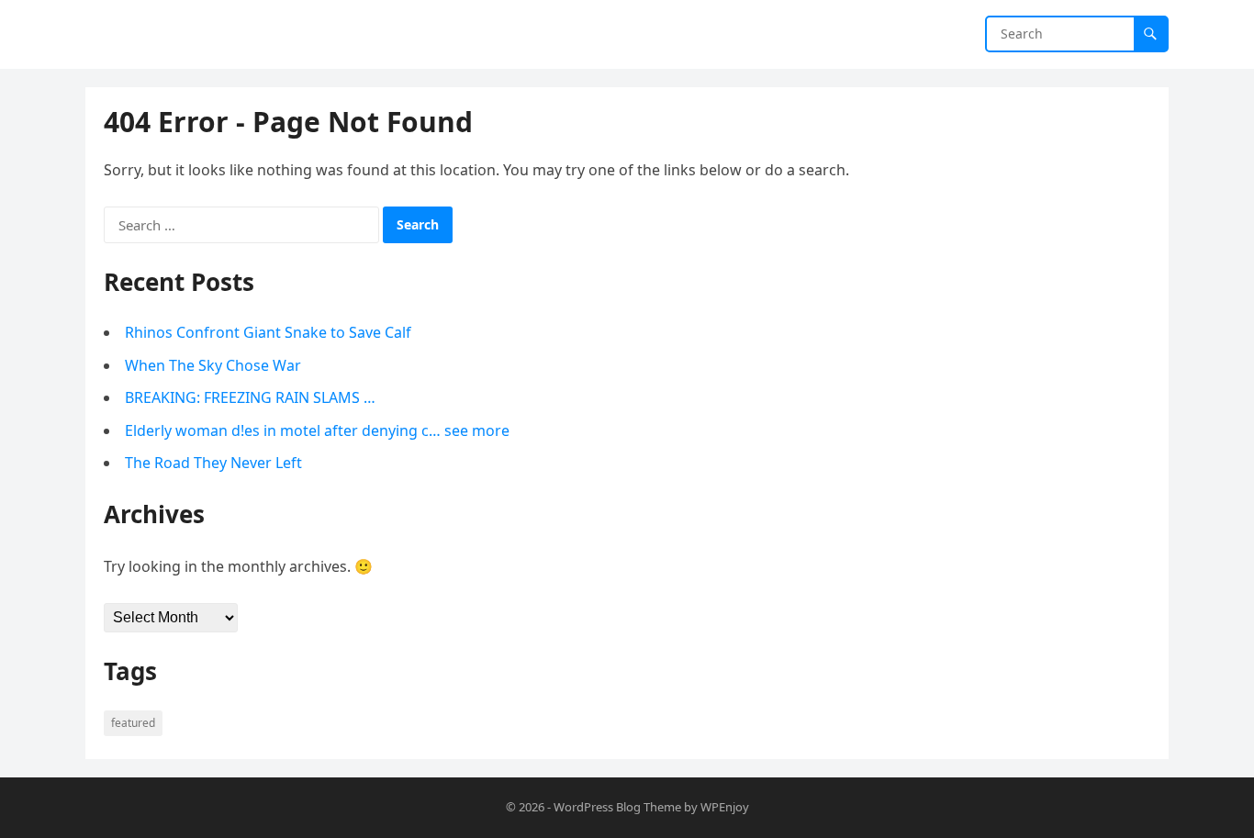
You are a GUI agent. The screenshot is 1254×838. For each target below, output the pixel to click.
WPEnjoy (724, 807)
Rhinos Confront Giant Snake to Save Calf (268, 332)
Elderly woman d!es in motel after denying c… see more (317, 430)
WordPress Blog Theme (617, 807)
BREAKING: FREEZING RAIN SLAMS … (250, 397)
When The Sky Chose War (213, 365)
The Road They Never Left (213, 463)
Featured (133, 723)
